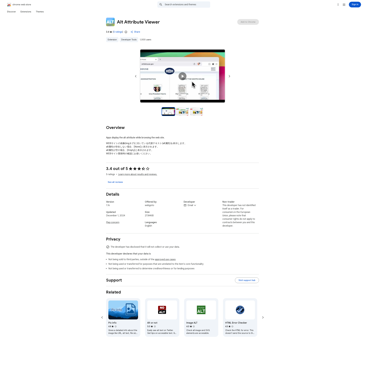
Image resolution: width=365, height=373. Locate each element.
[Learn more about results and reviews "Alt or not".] (154, 326)
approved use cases (165, 259)
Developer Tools (128, 39)
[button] (344, 5)
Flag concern (112, 222)
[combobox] (187, 4)
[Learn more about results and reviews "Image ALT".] (193, 326)
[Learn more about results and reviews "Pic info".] (115, 326)
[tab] (11, 11)
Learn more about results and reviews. (137, 174)
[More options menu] (338, 4)
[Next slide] (229, 76)
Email (190, 205)
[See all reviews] (115, 182)
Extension (112, 39)
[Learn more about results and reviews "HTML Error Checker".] (232, 326)
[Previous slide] (136, 76)
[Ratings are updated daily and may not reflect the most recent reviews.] (126, 32)
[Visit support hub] (247, 280)
